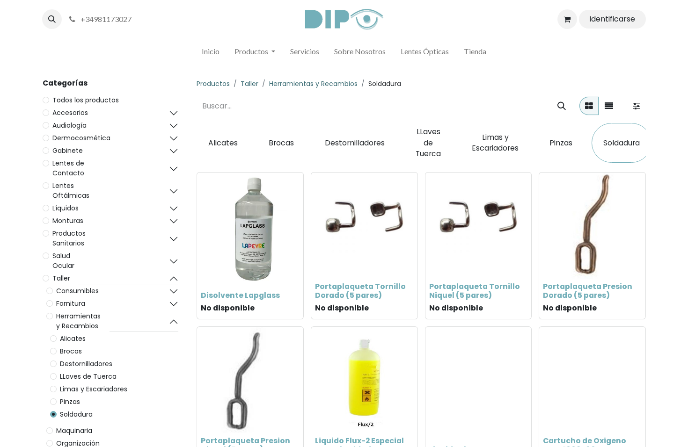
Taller (61, 278)
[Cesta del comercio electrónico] (567, 19)
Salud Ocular (63, 260)
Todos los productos (85, 100)
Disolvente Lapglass (240, 295)
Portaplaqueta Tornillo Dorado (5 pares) (360, 291)
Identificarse (612, 19)
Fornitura (70, 303)
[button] (52, 19)
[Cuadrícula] (589, 105)
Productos (213, 83)
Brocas (71, 351)
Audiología (69, 125)
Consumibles (77, 291)
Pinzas (70, 401)
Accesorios (70, 112)
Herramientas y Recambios (78, 321)
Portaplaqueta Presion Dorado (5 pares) (587, 291)
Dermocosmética (81, 138)
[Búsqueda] (561, 105)
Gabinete (67, 150)
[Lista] (609, 105)
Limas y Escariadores (93, 389)
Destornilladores (86, 363)
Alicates (73, 338)
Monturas (67, 220)
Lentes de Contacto (68, 168)
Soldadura (76, 414)
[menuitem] (211, 53)
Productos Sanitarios (69, 238)
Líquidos (65, 208)
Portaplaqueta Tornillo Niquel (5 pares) (474, 291)
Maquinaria (74, 430)
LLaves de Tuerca (88, 376)
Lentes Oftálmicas (70, 190)
